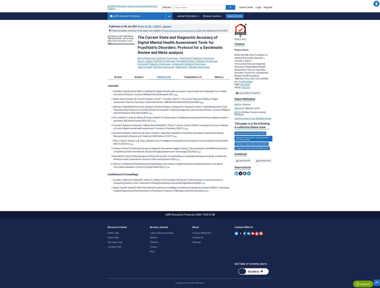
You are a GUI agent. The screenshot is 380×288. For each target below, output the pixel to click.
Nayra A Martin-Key (147, 58)
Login (258, 7)
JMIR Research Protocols (126, 16)
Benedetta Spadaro (186, 61)
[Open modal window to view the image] (121, 43)
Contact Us (198, 237)
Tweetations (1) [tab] (193, 77)
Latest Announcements (162, 233)
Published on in (140, 26)
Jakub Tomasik (145, 67)
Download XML (264, 161)
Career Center (246, 7)
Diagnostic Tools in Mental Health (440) (252, 148)
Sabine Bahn (181, 67)
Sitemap (196, 242)
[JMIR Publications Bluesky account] (236, 233)
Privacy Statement (201, 233)
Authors (154, 237)
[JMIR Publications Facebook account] (244, 233)
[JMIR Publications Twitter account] (240, 233)
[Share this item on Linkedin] (249, 173)
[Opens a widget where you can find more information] (363, 284)
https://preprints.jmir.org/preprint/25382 (183, 31)
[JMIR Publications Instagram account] (257, 233)
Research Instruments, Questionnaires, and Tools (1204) (252, 139)
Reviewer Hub (115, 242)
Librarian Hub (114, 246)
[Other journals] (169, 16)
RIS (236, 112)
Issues (153, 246)
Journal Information (187, 16)
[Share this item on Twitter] (240, 173)
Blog (152, 251)
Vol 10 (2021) (155, 26)
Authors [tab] (139, 77)
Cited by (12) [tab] (164, 77)
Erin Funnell (143, 64)
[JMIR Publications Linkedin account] (249, 233)
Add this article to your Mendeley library (253, 118)
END (237, 104)
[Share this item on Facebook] (245, 173)
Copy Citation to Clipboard (249, 93)
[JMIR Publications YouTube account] (253, 233)
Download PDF (244, 161)
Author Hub (113, 233)
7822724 (246, 87)
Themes (154, 242)
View (176, 95)
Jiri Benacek (178, 64)
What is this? (240, 39)
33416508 (245, 84)
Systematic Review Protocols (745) (250, 133)
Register (267, 7)
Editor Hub (113, 237)
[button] (376, 3)
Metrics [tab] (219, 77)
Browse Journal (211, 16)
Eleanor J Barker (146, 61)
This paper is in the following (252, 125)
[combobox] (200, 7)
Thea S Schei (186, 58)
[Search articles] (230, 7)
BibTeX (238, 108)
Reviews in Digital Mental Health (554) (251, 144)
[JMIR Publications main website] (133, 7)
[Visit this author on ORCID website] (167, 58)
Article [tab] (118, 77)
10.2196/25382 (245, 81)
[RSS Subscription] (261, 233)
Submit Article (234, 16)
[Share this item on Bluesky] (236, 173)
